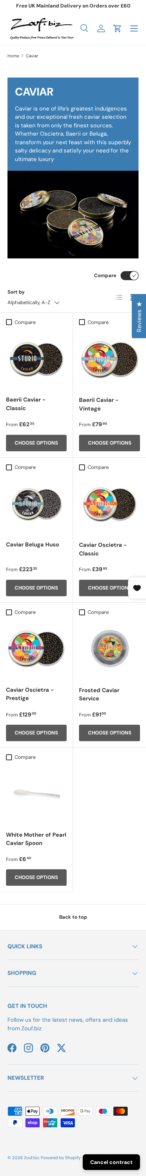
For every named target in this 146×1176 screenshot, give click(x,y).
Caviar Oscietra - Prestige (30, 694)
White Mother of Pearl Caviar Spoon (36, 839)
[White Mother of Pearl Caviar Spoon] (36, 794)
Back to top (73, 917)
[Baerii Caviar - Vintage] (109, 359)
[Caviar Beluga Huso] (36, 504)
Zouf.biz (31, 1157)
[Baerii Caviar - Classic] (36, 359)
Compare (105, 275)
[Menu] (134, 28)
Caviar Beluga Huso (32, 544)
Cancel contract (111, 1162)
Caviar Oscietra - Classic (103, 549)
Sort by (16, 292)
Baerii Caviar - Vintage (99, 404)
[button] (117, 28)
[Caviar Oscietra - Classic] (109, 504)
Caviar (32, 55)
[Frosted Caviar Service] (109, 649)
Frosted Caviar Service (99, 694)
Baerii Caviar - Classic (26, 404)
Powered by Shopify (60, 1157)
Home (13, 55)
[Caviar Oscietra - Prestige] (36, 649)
